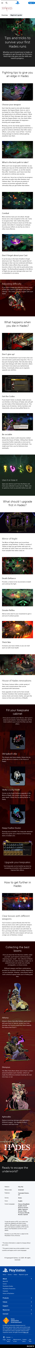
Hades (15, 1274)
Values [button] (5, 1302)
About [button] (5, 1279)
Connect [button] (5, 1314)
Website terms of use (17, 1340)
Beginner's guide (16, 15)
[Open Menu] (2, 3)
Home (4, 1274)
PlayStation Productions (9, 1288)
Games (10, 1274)
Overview (5, 15)
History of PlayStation (8, 1293)
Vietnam (8, 1337)
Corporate (5, 1291)
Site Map (30, 1340)
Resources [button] (6, 1310)
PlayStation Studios (8, 1286)
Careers (5, 1284)
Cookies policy (24, 1340)
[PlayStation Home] (17, 3)
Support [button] (5, 1306)
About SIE (5, 1281)
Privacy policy (9, 1340)
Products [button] (6, 1298)
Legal (4, 1339)
